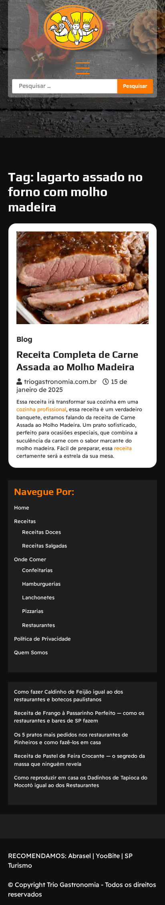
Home (21, 507)
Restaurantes (38, 625)
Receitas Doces (41, 532)
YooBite (108, 856)
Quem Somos (31, 652)
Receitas (25, 521)
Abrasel (79, 856)
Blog (24, 339)
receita (123, 448)
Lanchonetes (38, 597)
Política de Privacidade (42, 638)
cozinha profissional (41, 409)
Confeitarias (37, 570)
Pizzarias (32, 611)
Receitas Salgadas (44, 545)
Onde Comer (30, 559)
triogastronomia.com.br (60, 381)
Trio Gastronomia (72, 885)
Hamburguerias (41, 583)
